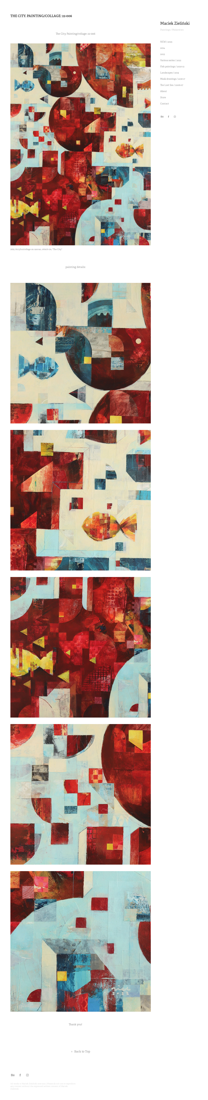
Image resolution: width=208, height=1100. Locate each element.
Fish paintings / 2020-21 (172, 66)
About (163, 91)
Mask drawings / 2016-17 (172, 78)
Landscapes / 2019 (169, 72)
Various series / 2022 (170, 60)
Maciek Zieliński (175, 23)
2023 (162, 54)
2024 (162, 48)
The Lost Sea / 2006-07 (171, 85)
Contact (164, 103)
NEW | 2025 (166, 41)
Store (163, 97)
